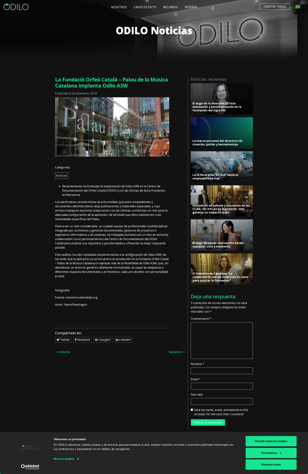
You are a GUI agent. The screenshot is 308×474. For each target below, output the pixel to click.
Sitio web (197, 394)
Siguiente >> (176, 352)
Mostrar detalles (64, 458)
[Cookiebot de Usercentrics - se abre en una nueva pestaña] (30, 467)
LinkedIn (124, 340)
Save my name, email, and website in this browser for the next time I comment (221, 412)
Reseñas (191, 7)
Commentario (201, 319)
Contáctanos (275, 7)
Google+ (105, 340)
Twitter (64, 340)
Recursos (170, 7)
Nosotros (119, 7)
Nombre (197, 364)
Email (195, 379)
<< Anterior (62, 352)
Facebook (83, 340)
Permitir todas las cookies (271, 441)
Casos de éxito (145, 7)
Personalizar (269, 452)
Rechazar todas (271, 464)
